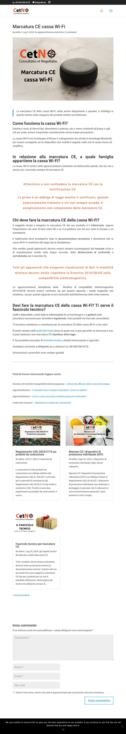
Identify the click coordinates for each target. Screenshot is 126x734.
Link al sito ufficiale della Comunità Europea (88, 384)
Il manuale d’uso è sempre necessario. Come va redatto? (59, 390)
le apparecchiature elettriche (49, 32)
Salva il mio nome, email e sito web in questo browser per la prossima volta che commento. (60, 692)
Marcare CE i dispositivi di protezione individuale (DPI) (86, 453)
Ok (63, 729)
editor (18, 32)
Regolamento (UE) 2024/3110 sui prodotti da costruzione (36, 453)
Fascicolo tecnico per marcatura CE (35, 545)
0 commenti (71, 32)
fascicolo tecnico (52, 340)
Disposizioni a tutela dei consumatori (53, 402)
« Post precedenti (21, 595)
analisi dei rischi (44, 330)
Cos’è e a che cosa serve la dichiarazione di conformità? (59, 396)
